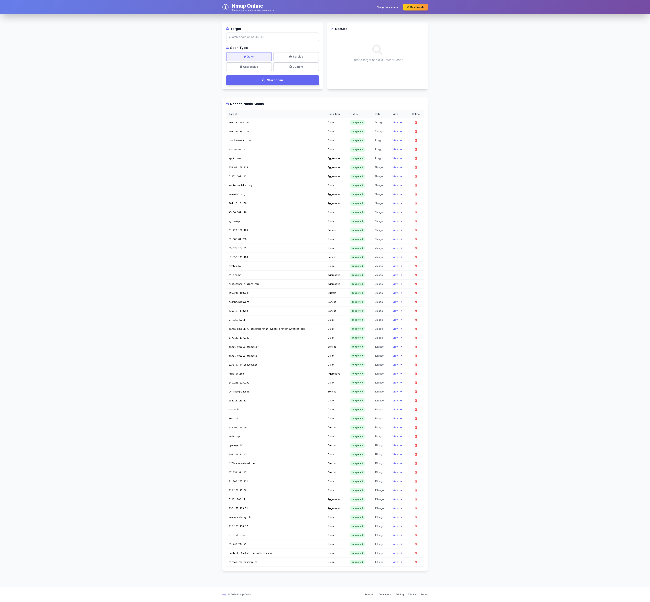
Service (297, 56)
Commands (385, 594)
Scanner (369, 594)
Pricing (400, 594)
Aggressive (250, 66)
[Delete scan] (416, 122)
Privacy (412, 594)
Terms (424, 594)
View (396, 122)
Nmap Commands (387, 7)
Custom (297, 66)
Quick (250, 56)
